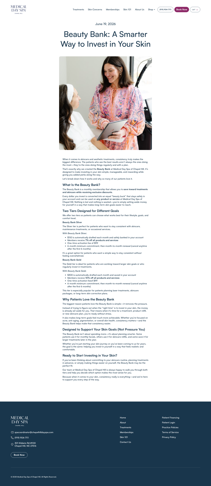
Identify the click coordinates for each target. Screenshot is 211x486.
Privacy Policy (169, 437)
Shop (150, 9)
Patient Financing (170, 417)
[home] (18, 9)
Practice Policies (170, 427)
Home (123, 417)
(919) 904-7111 (165, 9)
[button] (152, 9)
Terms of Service (170, 432)
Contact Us (125, 442)
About (123, 422)
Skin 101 (127, 9)
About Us (139, 9)
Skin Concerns (95, 9)
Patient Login (168, 422)
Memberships (112, 9)
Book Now (181, 9)
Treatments (78, 9)
